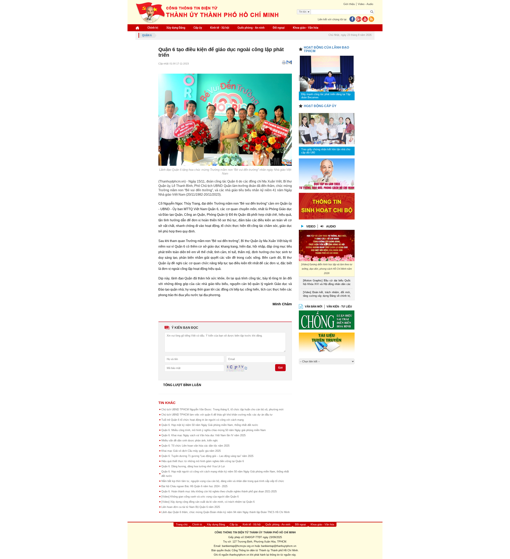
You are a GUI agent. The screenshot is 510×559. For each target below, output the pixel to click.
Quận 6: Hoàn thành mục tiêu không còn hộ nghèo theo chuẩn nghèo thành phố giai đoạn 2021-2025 (219, 491)
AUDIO (331, 226)
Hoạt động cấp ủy (320, 106)
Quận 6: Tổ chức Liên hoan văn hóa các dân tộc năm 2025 (195, 445)
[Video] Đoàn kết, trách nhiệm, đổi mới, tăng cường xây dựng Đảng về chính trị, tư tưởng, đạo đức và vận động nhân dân (327, 294)
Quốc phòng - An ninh (251, 27)
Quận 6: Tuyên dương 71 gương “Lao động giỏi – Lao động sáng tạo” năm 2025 (207, 456)
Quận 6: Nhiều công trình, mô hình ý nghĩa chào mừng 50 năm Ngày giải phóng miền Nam (213, 430)
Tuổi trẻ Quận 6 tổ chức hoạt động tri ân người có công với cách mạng (202, 419)
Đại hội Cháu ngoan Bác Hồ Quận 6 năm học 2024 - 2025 (194, 486)
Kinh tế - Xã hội (219, 27)
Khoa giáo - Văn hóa (305, 27)
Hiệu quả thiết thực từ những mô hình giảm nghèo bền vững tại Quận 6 (202, 461)
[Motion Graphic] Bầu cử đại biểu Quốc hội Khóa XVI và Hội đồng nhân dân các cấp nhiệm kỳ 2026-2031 (327, 282)
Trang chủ (181, 524)
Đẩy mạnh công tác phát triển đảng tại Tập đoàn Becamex (325, 96)
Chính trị (152, 27)
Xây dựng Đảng (175, 27)
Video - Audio (365, 4)
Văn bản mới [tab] (313, 306)
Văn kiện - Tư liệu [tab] (339, 306)
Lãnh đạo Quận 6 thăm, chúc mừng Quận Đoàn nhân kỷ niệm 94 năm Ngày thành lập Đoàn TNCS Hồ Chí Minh (225, 512)
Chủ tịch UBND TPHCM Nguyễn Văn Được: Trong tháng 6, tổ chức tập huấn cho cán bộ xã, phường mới (222, 409)
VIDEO (311, 226)
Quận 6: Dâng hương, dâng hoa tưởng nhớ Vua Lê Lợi (193, 466)
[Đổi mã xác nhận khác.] (245, 367)
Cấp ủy (197, 27)
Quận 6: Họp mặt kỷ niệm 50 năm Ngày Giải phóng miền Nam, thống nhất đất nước (209, 424)
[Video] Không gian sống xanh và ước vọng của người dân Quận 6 (200, 496)
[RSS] (371, 19)
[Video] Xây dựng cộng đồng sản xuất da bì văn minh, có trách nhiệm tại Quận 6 (208, 501)
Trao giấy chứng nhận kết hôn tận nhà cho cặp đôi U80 (325, 151)
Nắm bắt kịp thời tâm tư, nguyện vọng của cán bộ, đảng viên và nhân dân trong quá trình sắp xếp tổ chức (222, 481)
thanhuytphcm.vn (239, 554)
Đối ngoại (279, 27)
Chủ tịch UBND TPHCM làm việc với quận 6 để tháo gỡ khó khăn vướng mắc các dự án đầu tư (217, 414)
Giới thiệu (349, 4)
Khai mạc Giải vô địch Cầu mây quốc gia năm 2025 (191, 450)
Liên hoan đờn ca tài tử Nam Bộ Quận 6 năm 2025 (190, 506)
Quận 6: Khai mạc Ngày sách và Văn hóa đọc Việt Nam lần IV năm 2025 (203, 435)
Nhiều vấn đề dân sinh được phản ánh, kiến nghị (189, 440)
